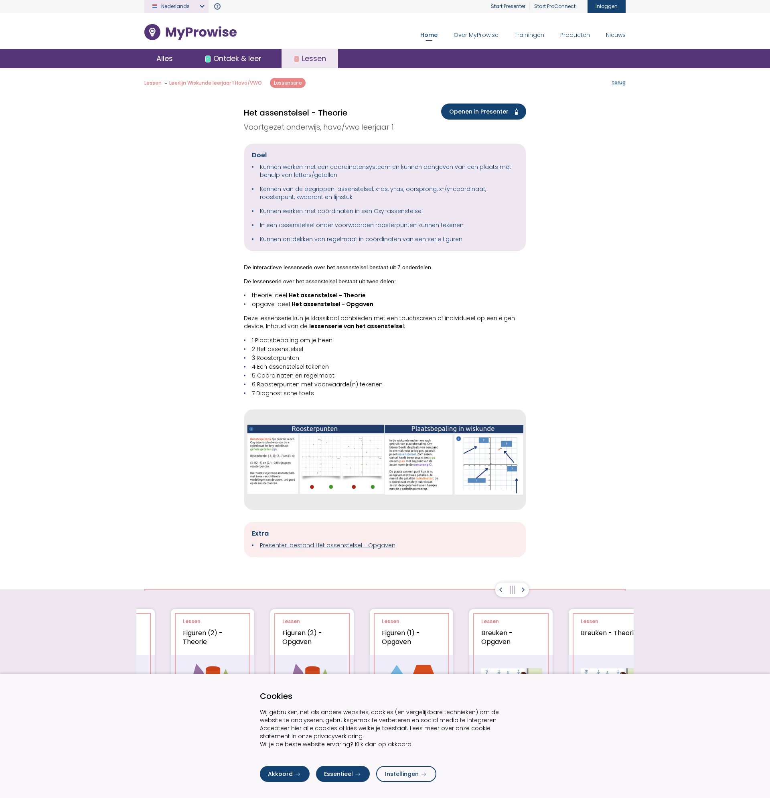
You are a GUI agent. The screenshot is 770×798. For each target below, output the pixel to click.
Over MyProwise (476, 35)
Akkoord (280, 774)
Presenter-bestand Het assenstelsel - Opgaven (327, 545)
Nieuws (616, 35)
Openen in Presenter (479, 112)
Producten (575, 35)
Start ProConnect (554, 6)
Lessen (153, 82)
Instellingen (402, 774)
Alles (164, 58)
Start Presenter (508, 6)
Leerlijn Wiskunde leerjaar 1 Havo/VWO (215, 82)
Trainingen (529, 35)
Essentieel (338, 774)
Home (429, 35)
